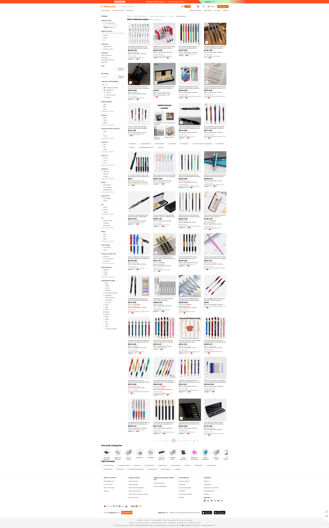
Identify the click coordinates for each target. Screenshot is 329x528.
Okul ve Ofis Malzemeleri (140, 16)
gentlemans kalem (211, 465)
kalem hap (188, 465)
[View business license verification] (180, 525)
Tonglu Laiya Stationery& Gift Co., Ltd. (214, 184)
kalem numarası (163, 465)
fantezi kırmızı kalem (109, 465)
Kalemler (171, 16)
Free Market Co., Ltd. (209, 390)
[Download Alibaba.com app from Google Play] (219, 512)
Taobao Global (171, 520)
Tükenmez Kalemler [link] (181, 16)
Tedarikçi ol (207, 481)
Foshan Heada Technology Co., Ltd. (213, 351)
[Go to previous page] (156, 440)
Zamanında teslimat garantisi (136, 487)
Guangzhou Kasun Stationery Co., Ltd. (214, 433)
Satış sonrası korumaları (135, 491)
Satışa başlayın (207, 484)
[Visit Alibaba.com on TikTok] (222, 501)
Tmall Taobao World (156, 520)
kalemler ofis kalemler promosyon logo (202, 143)
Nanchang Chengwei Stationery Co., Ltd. (189, 351)
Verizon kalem (220, 143)
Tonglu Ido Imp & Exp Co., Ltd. (136, 351)
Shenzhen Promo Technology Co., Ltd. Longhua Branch (164, 432)
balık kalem (178, 469)
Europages (189, 520)
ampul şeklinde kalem (124, 465)
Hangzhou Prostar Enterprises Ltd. (188, 54)
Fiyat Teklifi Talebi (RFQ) (160, 486)
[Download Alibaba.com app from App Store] (207, 512)
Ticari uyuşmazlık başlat (185, 487)
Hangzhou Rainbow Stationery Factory (138, 183)
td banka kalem (184, 143)
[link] (327, 512)
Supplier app (161, 512)
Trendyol (182, 520)
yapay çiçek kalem (176, 465)
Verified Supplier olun (209, 491)
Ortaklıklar (206, 494)
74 (194, 440)
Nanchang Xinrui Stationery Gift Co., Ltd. (189, 226)
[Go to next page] (197, 440)
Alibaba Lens (112, 512)
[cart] (203, 6)
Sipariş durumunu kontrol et (211, 487)
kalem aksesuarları (165, 469)
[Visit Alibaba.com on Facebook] (205, 501)
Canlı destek (182, 484)
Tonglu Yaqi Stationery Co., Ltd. (136, 57)
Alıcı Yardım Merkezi (184, 481)
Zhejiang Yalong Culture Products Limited (190, 96)
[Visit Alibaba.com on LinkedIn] (208, 501)
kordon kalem (137, 465)
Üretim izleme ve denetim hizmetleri (138, 494)
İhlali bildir (181, 497)
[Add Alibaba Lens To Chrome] (126, 512)
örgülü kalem (133, 143)
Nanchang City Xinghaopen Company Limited (139, 391)
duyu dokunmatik (108, 469)
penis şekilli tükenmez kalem (147, 147)
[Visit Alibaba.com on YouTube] (218, 501)
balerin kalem (172, 143)
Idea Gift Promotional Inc (160, 347)
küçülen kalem (199, 465)
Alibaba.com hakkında (110, 477)
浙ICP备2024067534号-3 (208, 525)
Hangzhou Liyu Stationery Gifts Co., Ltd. (138, 311)
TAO (178, 520)
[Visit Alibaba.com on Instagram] (215, 501)
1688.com (147, 520)
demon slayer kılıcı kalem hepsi (136, 469)
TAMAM (120, 69)
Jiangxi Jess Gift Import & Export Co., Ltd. (215, 136)
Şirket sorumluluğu (109, 487)
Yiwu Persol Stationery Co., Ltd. (212, 56)
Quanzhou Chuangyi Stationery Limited (214, 267)
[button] (182, 6)
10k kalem (132, 147)
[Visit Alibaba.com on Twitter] (212, 501)
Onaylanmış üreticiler (159, 483)
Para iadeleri (182, 491)
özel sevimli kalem (160, 143)
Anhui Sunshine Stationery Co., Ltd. (162, 56)
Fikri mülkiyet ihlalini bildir (185, 494)
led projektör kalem (146, 143)
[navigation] (113, 228)
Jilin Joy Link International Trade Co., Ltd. (215, 306)
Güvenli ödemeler (133, 481)
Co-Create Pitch (108, 484)
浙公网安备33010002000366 (192, 525)
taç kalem (161, 147)
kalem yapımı (120, 469)
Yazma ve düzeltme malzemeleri (157, 16)
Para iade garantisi (133, 484)
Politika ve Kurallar (133, 497)
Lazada (164, 520)
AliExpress (140, 520)
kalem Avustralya (150, 465)
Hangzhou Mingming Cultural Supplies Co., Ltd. (215, 96)
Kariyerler (106, 491)
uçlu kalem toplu (152, 469)
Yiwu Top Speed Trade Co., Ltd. (161, 95)
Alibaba (129, 16)
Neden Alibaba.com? (109, 481)
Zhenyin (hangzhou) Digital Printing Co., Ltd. (190, 186)
